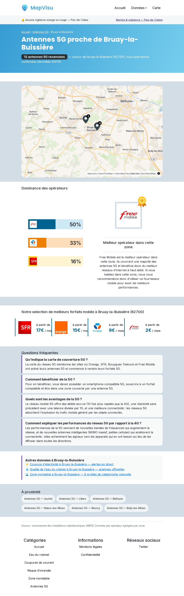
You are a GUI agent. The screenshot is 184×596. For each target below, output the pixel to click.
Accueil (119, 8)
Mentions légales (90, 547)
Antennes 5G (40, 31)
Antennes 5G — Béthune (108, 498)
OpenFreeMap (105, 173)
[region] (92, 131)
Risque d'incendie (39, 570)
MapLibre (92, 173)
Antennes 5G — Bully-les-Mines (126, 508)
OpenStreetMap (148, 173)
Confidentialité (90, 554)
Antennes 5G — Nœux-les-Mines (44, 508)
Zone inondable (39, 578)
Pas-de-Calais (139, 19)
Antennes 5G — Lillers (72, 498)
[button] (97, 126)
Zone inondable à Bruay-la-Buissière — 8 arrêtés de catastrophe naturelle (80, 474)
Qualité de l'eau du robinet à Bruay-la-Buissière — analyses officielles (77, 469)
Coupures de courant (39, 562)
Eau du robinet (39, 554)
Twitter (143, 547)
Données (139, 8)
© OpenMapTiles (121, 173)
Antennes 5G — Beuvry (86, 508)
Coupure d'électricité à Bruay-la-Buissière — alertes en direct (71, 464)
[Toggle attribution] (159, 173)
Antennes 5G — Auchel (38, 498)
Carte (156, 8)
